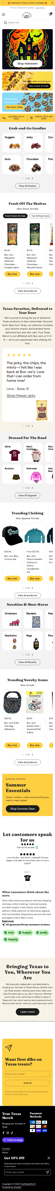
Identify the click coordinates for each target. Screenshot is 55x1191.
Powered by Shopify (11, 1187)
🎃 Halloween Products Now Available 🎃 (27, 3)
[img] (27, 844)
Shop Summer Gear (22, 809)
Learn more (27, 1012)
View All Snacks (27, 185)
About (5, 1152)
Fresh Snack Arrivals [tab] (15, 215)
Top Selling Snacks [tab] (40, 215)
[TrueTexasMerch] (27, 14)
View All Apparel (27, 495)
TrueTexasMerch (28, 1184)
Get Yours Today (14, 107)
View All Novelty (27, 662)
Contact (6, 1148)
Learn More (40, 8)
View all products (27, 290)
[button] (32, 178)
